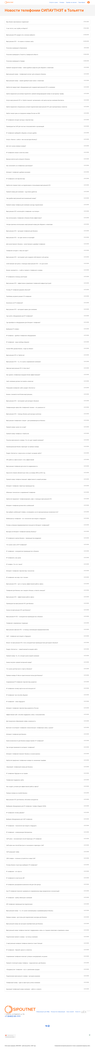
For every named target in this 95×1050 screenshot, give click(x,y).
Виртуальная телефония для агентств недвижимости (47, 466)
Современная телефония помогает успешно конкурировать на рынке (47, 956)
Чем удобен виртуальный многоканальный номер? (47, 198)
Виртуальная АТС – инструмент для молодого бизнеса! (47, 401)
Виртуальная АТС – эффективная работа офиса (47, 597)
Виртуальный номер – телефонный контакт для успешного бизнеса (47, 74)
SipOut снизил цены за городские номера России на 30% (47, 113)
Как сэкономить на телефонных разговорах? (47, 165)
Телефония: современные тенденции (47, 623)
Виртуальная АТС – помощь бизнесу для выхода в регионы (47, 414)
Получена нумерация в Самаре (47, 61)
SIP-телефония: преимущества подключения (47, 904)
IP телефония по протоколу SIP (47, 878)
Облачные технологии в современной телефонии (47, 492)
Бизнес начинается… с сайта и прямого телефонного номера (47, 270)
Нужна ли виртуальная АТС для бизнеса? (47, 610)
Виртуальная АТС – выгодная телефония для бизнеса (47, 231)
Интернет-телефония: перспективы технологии (47, 571)
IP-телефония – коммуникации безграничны (47, 832)
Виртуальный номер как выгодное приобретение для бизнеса (47, 923)
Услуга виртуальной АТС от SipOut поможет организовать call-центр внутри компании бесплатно (47, 100)
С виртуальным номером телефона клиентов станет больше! (47, 943)
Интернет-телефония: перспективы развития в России (47, 708)
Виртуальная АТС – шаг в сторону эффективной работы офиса (47, 584)
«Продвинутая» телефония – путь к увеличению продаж (47, 969)
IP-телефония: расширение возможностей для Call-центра (47, 884)
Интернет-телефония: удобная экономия (47, 172)
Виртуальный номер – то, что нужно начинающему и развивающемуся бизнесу (47, 910)
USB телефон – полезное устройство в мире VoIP (47, 858)
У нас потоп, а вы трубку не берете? (47, 28)
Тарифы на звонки (71, 2)
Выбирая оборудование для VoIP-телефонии (47, 819)
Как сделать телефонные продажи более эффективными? (47, 374)
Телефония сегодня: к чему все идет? (47, 250)
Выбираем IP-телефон (47, 329)
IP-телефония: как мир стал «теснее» (47, 577)
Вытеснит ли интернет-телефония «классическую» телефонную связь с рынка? (47, 727)
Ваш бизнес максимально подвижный (47, 22)
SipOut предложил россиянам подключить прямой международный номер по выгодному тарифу (47, 93)
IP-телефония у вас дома (47, 557)
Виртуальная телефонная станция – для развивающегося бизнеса (47, 420)
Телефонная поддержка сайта (47, 780)
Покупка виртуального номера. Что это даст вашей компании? (47, 440)
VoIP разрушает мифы (47, 852)
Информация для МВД (42, 1011)
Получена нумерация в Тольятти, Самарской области (47, 54)
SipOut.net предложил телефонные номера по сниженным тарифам (47, 760)
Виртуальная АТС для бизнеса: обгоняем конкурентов (47, 799)
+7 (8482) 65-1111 (12, 1016)
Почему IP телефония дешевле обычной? (47, 290)
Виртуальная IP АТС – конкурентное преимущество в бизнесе (47, 616)
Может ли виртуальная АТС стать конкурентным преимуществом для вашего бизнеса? (47, 642)
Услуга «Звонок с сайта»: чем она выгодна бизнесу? (47, 139)
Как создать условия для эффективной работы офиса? (47, 786)
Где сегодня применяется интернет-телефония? (47, 747)
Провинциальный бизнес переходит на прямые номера (47, 446)
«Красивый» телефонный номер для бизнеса (47, 767)
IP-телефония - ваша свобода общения (47, 342)
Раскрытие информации (58, 1011)
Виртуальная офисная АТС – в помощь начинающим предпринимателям (47, 629)
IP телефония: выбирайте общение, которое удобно (47, 133)
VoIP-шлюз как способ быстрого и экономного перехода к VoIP (47, 845)
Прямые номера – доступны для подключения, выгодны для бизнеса (47, 917)
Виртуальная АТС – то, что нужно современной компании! (47, 361)
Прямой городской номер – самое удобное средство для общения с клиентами (47, 67)
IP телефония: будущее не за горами (47, 773)
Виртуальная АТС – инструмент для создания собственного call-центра (47, 257)
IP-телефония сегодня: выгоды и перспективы (47, 120)
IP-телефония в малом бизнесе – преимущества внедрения (47, 538)
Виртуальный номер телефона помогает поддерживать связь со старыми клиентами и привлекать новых (47, 930)
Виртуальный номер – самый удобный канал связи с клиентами (47, 80)
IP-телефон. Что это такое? (47, 564)
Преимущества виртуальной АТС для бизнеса (47, 603)
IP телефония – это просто (47, 871)
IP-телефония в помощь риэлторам (47, 276)
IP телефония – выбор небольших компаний (47, 897)
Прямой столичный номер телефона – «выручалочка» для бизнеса (47, 963)
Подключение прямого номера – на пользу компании (47, 937)
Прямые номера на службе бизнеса (47, 793)
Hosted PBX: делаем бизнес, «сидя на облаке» (47, 348)
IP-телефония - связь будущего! (47, 701)
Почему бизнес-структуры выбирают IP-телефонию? (47, 865)
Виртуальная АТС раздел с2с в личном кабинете (47, 35)
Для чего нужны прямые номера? (47, 146)
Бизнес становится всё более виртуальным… (47, 394)
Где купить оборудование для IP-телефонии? (47, 316)
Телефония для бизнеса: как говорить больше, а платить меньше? (47, 590)
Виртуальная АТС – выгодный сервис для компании (47, 309)
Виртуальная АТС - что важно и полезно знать (47, 41)
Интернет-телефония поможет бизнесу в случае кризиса (47, 754)
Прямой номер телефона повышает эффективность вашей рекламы (47, 479)
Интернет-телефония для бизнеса (47, 734)
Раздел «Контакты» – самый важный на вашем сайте (47, 649)
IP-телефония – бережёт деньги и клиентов (47, 950)
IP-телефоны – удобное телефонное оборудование (47, 335)
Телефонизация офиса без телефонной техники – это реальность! (47, 407)
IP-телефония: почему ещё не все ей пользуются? (47, 688)
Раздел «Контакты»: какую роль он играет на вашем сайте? (47, 453)
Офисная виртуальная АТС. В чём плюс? (47, 368)
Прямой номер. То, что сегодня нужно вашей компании (47, 656)
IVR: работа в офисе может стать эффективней (47, 459)
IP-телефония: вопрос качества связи (47, 152)
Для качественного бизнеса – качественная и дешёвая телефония (47, 244)
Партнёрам (81, 2)
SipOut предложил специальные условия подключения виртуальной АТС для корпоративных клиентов (47, 107)
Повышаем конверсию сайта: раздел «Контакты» (47, 388)
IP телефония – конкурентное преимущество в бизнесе (47, 551)
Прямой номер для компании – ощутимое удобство (47, 192)
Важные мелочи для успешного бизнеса (47, 159)
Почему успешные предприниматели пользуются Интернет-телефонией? (47, 525)
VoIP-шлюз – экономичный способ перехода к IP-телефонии (47, 839)
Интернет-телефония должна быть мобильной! (47, 505)
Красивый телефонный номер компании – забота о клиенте (47, 989)
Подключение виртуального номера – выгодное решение (47, 976)
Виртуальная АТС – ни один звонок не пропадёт (47, 237)
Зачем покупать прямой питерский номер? (47, 662)
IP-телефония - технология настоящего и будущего (47, 825)
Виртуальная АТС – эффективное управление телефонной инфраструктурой (47, 283)
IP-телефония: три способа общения (47, 695)
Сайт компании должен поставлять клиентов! (47, 381)
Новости (77, 1011)
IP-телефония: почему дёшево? (47, 812)
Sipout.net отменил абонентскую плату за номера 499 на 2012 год (47, 473)
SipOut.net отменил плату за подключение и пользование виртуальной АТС (47, 185)
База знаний (70, 1011)
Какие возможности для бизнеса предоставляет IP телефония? (47, 740)
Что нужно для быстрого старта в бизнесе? (47, 669)
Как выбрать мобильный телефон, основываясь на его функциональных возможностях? (47, 512)
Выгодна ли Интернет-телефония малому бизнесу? (47, 531)
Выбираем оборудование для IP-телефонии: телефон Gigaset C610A (47, 806)
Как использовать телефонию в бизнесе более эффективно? (47, 218)
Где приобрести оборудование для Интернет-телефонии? (47, 322)
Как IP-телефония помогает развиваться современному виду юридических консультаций (47, 891)
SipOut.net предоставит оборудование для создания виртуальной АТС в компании (47, 87)
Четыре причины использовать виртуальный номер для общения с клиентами (47, 224)
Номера (62, 2)
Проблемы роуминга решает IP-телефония (47, 296)
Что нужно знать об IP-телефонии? (47, 544)
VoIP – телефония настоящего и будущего (47, 636)
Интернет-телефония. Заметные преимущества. (47, 486)
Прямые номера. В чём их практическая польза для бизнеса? (47, 675)
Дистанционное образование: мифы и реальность (47, 721)
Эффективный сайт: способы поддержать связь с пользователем (47, 714)
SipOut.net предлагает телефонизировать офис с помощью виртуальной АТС (47, 499)
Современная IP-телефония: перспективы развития (47, 682)
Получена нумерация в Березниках (47, 48)
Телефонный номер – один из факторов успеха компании (47, 982)
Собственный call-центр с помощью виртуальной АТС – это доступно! (47, 263)
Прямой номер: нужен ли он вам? (47, 427)
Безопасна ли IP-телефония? (47, 303)
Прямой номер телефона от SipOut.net (47, 433)
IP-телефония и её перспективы (47, 178)
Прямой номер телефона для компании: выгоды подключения (47, 205)
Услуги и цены (53, 2)
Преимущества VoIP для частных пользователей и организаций (47, 126)
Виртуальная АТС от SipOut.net (47, 355)
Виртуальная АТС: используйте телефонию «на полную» (47, 211)
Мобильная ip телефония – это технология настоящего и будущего (47, 518)
